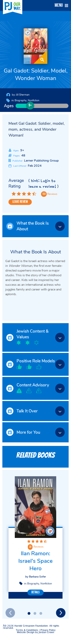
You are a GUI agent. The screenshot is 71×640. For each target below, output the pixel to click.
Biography (21, 100)
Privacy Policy (47, 630)
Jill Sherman (22, 95)
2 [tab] (35, 613)
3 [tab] (40, 613)
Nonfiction (33, 100)
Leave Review (20, 202)
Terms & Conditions (27, 630)
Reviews (38, 547)
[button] (60, 5)
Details (35, 592)
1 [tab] (29, 613)
